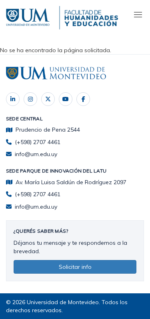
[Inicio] (29, 16)
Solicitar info (75, 266)
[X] (48, 99)
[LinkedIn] (13, 99)
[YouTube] (65, 99)
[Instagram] (30, 99)
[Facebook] (83, 99)
